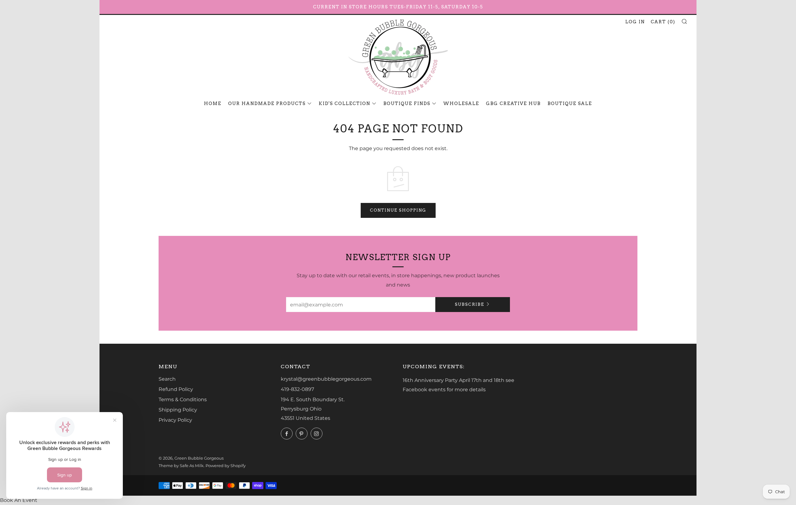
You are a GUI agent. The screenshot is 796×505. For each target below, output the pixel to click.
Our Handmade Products (267, 103)
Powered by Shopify (226, 465)
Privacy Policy (175, 420)
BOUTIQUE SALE (570, 103)
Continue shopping (398, 210)
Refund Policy (176, 389)
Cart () (663, 21)
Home (212, 103)
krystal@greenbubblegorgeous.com (326, 379)
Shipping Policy (178, 410)
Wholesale (461, 103)
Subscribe (469, 304)
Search (167, 379)
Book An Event (18, 500)
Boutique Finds (406, 103)
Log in (635, 21)
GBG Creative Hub (513, 103)
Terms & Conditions (183, 399)
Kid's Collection (344, 103)
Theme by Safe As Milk (181, 465)
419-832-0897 (297, 389)
